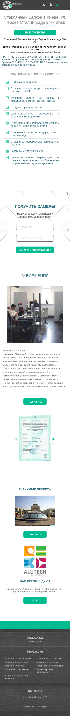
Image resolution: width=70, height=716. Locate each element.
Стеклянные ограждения (49, 658)
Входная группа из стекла (26, 107)
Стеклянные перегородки (18, 658)
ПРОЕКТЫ (7, 57)
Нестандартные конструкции (44, 670)
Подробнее (35, 401)
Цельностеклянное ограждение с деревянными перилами (35, 115)
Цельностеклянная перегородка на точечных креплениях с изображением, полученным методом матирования (35, 160)
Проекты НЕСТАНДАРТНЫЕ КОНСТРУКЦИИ (38, 59)
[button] (54, 439)
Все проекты (35, 32)
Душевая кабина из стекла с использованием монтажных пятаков (35, 99)
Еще (35, 600)
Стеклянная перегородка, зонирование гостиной (35, 143)
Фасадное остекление (16, 669)
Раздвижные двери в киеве (27, 151)
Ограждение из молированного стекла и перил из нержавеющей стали (35, 124)
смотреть (35, 534)
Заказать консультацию (35, 250)
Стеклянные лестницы (16, 662)
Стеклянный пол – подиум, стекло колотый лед (35, 134)
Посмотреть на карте (35, 706)
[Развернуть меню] (64, 5)
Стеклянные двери (14, 665)
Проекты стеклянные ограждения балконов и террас (35, 63)
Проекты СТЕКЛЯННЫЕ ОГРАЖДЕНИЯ (22, 62)
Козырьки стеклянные (47, 662)
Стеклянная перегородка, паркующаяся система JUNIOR (35, 90)
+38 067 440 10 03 (37, 697)
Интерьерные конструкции (50, 665)
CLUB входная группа (24, 82)
